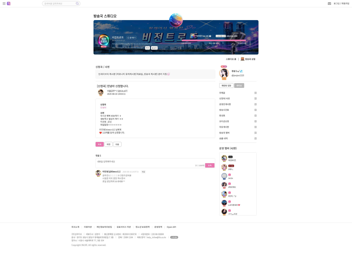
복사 (147, 48)
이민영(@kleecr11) (111, 171)
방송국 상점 (250, 59)
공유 (155, 48)
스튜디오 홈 (231, 59)
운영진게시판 (225, 104)
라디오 (239, 85)
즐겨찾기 (132, 37)
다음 (117, 144)
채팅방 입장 (226, 85)
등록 (210, 165)
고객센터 (174, 237)
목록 (99, 144)
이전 (108, 144)
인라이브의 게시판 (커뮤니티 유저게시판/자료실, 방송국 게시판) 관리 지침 (132, 74)
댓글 (143, 171)
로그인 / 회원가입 (341, 3)
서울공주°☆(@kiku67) (117, 90)
